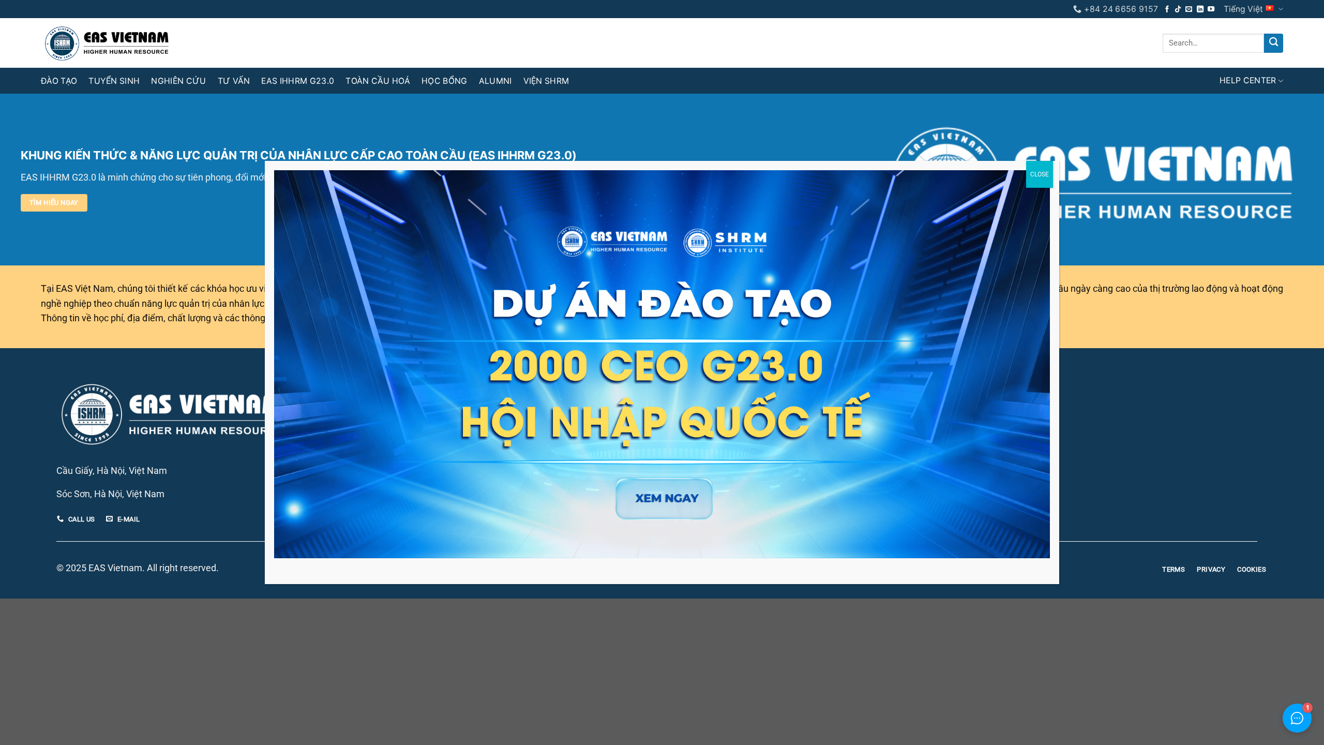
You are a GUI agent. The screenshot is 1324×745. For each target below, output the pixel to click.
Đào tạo (59, 81)
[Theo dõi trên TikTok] (1178, 9)
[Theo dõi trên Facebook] (1167, 9)
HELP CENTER (1248, 80)
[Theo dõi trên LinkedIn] (1200, 9)
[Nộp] (1273, 43)
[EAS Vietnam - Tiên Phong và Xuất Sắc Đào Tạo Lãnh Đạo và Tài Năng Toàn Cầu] (62, 43)
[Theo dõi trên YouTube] (1211, 9)
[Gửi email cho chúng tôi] (1188, 9)
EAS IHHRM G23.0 (297, 81)
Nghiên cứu (178, 81)
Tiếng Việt (1243, 9)
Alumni (495, 81)
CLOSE (1039, 174)
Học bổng (445, 81)
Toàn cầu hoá (377, 81)
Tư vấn (234, 81)
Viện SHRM (546, 81)
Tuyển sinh (114, 81)
